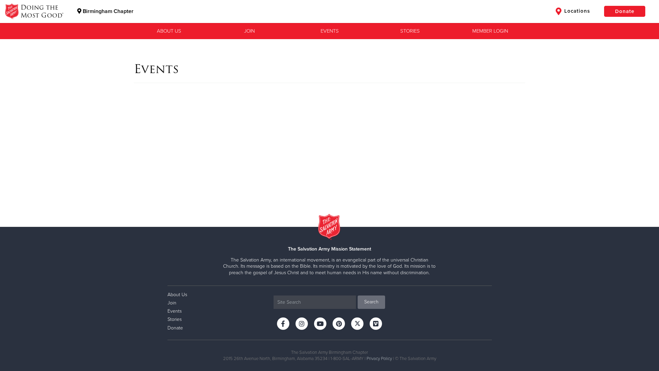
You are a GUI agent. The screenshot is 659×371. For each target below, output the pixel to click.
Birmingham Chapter (107, 11)
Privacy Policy (379, 358)
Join (249, 31)
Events (330, 31)
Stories (410, 31)
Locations (576, 11)
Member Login (490, 31)
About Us (169, 31)
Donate (624, 11)
